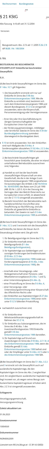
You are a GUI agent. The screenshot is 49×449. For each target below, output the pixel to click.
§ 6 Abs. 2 (35, 280)
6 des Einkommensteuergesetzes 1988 (26, 353)
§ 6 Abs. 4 (39, 283)
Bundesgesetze (26, 3)
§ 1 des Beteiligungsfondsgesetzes (17, 246)
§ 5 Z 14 (20, 320)
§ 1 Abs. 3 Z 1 (6, 87)
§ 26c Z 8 (43, 45)
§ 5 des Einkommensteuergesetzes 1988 (23, 213)
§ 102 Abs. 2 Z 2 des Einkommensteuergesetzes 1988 (25, 150)
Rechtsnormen (10, 3)
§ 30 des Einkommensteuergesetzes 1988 (19, 333)
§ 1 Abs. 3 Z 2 (6, 225)
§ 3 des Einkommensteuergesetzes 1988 (19, 348)
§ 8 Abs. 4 (29, 145)
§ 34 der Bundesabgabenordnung (25, 132)
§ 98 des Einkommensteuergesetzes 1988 (19, 97)
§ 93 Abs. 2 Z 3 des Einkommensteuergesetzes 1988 (19, 257)
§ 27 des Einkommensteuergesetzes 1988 (26, 297)
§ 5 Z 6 (29, 106)
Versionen (5, 31)
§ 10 (4, 142)
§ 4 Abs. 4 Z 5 (36, 352)
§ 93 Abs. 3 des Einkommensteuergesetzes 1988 (23, 263)
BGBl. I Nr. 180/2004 (15, 48)
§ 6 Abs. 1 (34, 276)
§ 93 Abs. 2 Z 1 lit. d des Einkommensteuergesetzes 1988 (26, 342)
